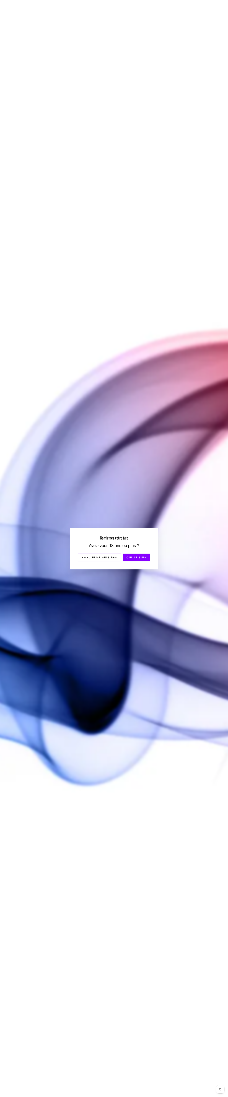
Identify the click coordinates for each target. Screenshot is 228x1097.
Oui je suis (136, 557)
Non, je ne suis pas (99, 557)
